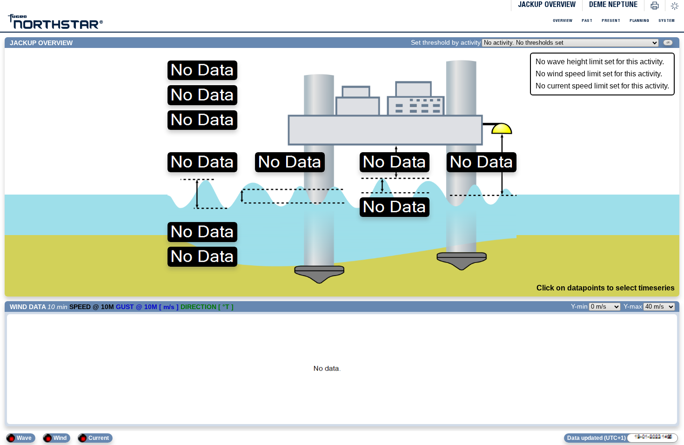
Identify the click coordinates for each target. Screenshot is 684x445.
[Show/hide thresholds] (663, 43)
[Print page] (654, 5)
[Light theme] (674, 6)
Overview (519, 21)
